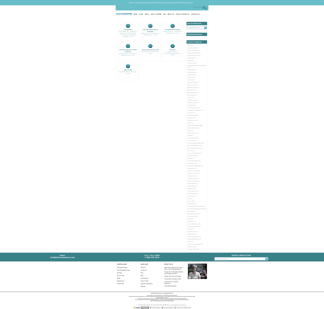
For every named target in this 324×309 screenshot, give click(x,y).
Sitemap (143, 286)
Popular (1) (190, 219)
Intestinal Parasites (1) (193, 171)
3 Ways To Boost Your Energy (172, 276)
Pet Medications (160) (193, 214)
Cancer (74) (190, 97)
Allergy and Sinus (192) (193, 53)
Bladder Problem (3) (193, 87)
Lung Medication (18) (193, 178)
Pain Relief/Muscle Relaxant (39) (196, 206)
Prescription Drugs (122, 267)
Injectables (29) (191, 168)
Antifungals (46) (191, 70)
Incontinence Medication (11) (195, 166)
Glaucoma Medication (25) (194, 145)
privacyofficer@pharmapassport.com (177, 304)
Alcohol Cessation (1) (193, 50)
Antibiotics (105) (192, 63)
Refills (118, 278)
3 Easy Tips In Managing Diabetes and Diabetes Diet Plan (173, 272)
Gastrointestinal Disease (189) (195, 143)
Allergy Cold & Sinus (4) (194, 55)
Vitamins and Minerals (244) (195, 244)
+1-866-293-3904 (152, 257)
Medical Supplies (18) (193, 181)
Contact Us (144, 270)
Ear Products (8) (192, 133)
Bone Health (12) (192, 95)
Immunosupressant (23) (194, 160)
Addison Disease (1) (193, 48)
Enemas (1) (190, 135)
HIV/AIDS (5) (190, 158)
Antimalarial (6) (191, 75)
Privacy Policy (144, 278)
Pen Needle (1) (191, 211)
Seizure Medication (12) (193, 224)
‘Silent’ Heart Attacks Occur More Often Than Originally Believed (173, 268)
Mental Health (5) (192, 186)
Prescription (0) (191, 221)
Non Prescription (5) (193, 193)
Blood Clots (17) (191, 90)
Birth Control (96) (192, 85)
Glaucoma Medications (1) (194, 148)
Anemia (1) (190, 60)
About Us (143, 267)
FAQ (142, 273)
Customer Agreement (147, 283)
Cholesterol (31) (191, 105)
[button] (162, 307)
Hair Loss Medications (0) (194, 153)
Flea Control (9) (191, 140)
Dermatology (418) (192, 115)
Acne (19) (190, 45)
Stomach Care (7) (192, 231)
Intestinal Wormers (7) (193, 173)
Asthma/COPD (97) (192, 82)
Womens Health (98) (193, 249)
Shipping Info (120, 281)
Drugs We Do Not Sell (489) (195, 125)
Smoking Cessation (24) (194, 226)
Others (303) (191, 201)
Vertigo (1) (190, 241)
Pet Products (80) (192, 216)
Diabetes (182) (191, 118)
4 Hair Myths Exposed (170, 286)
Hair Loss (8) (191, 150)
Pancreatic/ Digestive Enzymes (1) (197, 209)
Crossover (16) (191, 112)
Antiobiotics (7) (191, 77)
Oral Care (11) (191, 196)
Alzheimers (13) (191, 58)
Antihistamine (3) (192, 72)
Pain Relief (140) (192, 203)
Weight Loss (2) (191, 246)
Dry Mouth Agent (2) (193, 128)
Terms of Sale (144, 281)
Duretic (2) (190, 130)
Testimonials (120, 283)
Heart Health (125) (192, 155)
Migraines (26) (191, 188)
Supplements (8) (192, 234)
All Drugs (119, 273)
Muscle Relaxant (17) (193, 191)
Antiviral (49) (190, 80)
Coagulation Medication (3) (195, 110)
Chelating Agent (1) (192, 100)
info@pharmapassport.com (62, 257)
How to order (120, 275)
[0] (206, 8)
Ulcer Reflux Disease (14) (194, 239)
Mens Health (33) (192, 183)
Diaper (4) (190, 123)
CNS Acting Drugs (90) (193, 107)
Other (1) (189, 198)
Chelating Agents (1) (193, 102)
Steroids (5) (190, 229)
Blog (142, 275)
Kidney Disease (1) (192, 176)
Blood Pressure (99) (193, 92)
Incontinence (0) (192, 163)
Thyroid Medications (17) (194, 236)
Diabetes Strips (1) (192, 120)
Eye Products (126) (192, 138)
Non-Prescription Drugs (123, 270)
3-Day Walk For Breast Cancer (172, 279)
